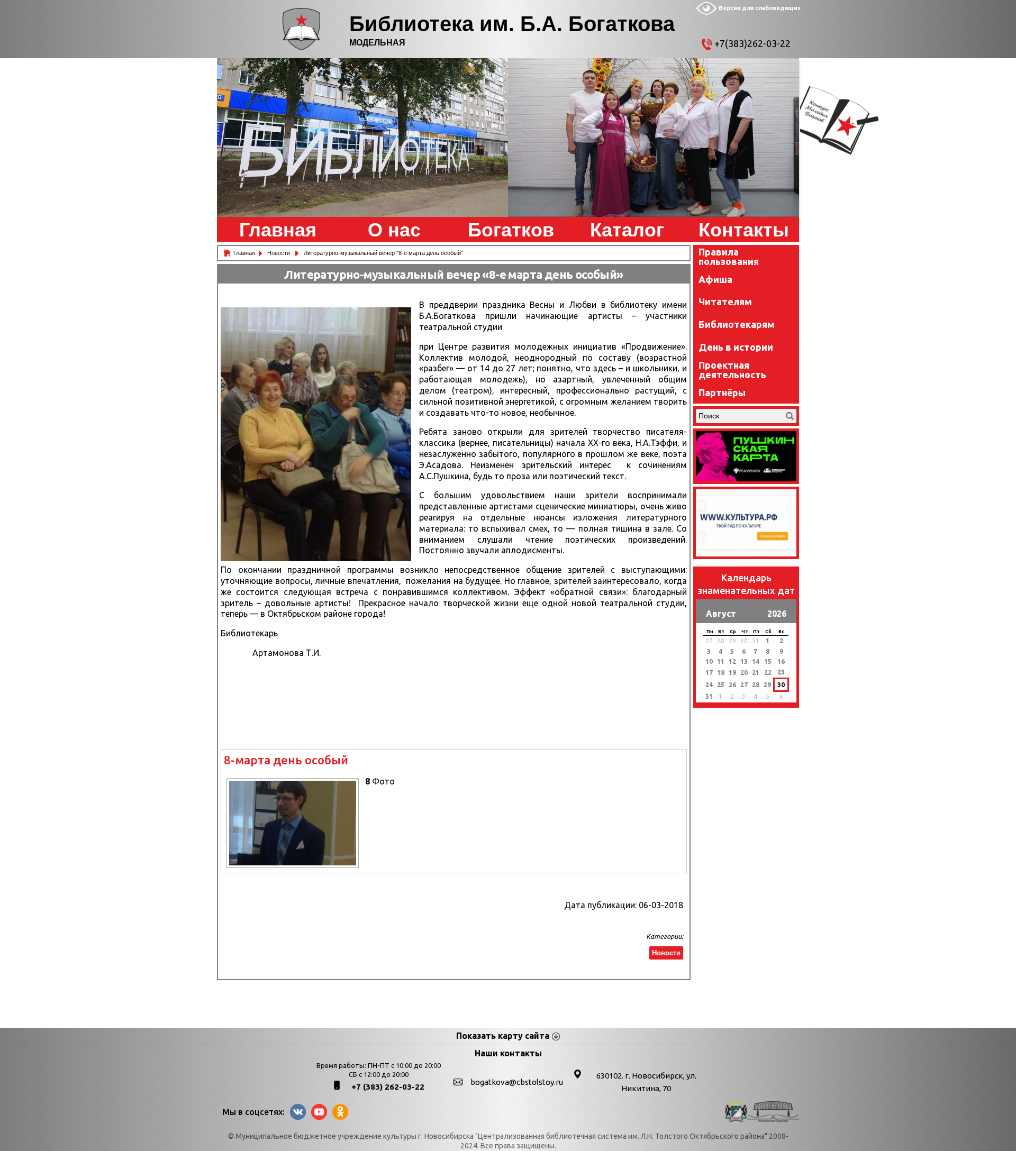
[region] (362, 137)
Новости (279, 253)
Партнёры (722, 392)
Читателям (725, 301)
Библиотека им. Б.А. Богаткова (512, 23)
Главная (277, 230)
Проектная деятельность (732, 370)
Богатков (511, 230)
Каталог (627, 230)
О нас (394, 230)
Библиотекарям (736, 324)
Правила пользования (728, 256)
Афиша (715, 279)
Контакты (743, 230)
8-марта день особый (286, 759)
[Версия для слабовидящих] (706, 13)
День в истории (735, 347)
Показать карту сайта (502, 1035)
